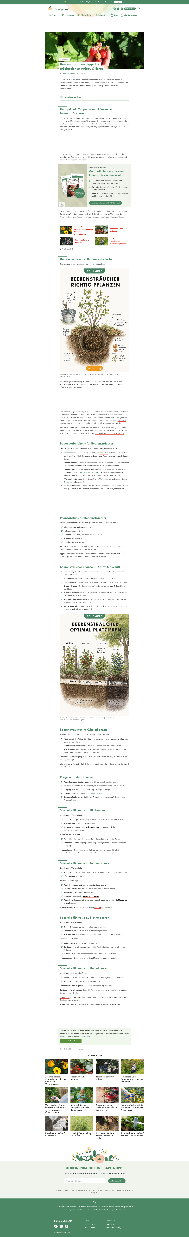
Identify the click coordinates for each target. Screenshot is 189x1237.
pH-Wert (105, 453)
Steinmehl (122, 420)
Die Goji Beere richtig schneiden (80, 1134)
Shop (116, 15)
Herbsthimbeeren (92, 827)
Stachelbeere (64, 720)
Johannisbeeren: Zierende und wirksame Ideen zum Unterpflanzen (56, 1080)
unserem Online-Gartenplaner (78, 554)
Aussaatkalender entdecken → (71, 1041)
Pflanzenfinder (86, 15)
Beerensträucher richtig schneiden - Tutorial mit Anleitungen (132, 1107)
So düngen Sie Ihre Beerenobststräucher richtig (105, 1136)
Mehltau (97, 907)
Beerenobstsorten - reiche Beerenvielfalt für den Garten (107, 1107)
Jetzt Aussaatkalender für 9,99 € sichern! (105, 203)
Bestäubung (64, 997)
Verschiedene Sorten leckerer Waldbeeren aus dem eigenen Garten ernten (55, 1108)
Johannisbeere (109, 718)
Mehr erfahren (119, 1210)
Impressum (110, 1221)
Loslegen (117, 2)
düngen (112, 757)
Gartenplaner (70, 15)
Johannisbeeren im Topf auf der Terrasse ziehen (132, 1134)
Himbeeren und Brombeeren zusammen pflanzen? (118, 241)
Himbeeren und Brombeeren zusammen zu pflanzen (98, 853)
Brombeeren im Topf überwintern (55, 1134)
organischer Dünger (91, 896)
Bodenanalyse (69, 453)
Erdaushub (68, 482)
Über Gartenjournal (131, 15)
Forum (54, 15)
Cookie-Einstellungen (115, 1228)
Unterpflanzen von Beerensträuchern (109, 433)
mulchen (68, 376)
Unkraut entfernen (95, 793)
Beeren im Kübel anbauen (78, 1078)
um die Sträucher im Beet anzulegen (85, 472)
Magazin (102, 15)
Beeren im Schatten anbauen (105, 1078)
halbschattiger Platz (68, 381)
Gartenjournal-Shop (92, 1224)
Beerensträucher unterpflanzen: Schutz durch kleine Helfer (80, 1107)
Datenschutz (111, 1224)
